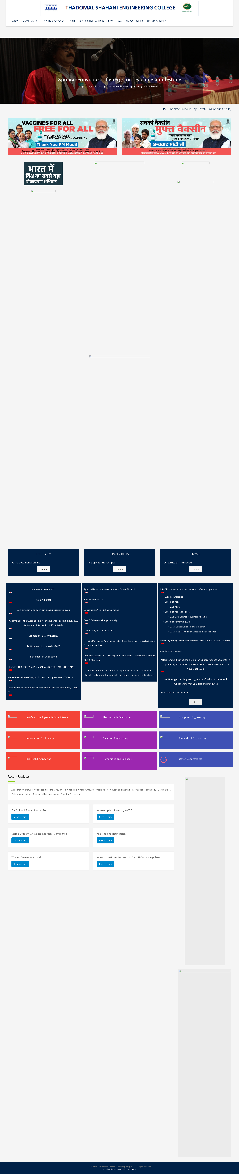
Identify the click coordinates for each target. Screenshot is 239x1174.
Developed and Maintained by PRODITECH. (119, 1169)
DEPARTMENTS (30, 21)
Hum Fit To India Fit (93, 599)
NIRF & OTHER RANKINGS (91, 21)
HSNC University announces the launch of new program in (188, 589)
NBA (120, 21)
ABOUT (15, 21)
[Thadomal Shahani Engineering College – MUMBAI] (119, 8)
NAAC (111, 21)
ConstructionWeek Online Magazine (101, 610)
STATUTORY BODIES (156, 21)
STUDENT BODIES (134, 21)
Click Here (196, 702)
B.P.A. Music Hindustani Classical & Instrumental (193, 631)
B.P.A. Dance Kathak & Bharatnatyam (188, 626)
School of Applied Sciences (178, 611)
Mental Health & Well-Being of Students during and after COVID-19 (40, 677)
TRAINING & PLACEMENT (54, 21)
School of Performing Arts (177, 621)
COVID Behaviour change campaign (101, 620)
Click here (43, 569)
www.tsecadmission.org (171, 651)
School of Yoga (172, 601)
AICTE (73, 21)
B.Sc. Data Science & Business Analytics (189, 616)
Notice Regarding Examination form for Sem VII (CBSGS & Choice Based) (195, 640)
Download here (20, 817)
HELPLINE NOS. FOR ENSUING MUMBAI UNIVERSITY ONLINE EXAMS (41, 667)
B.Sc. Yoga (175, 606)
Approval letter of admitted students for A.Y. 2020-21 (109, 589)
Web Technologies (174, 596)
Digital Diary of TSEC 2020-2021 (99, 630)
